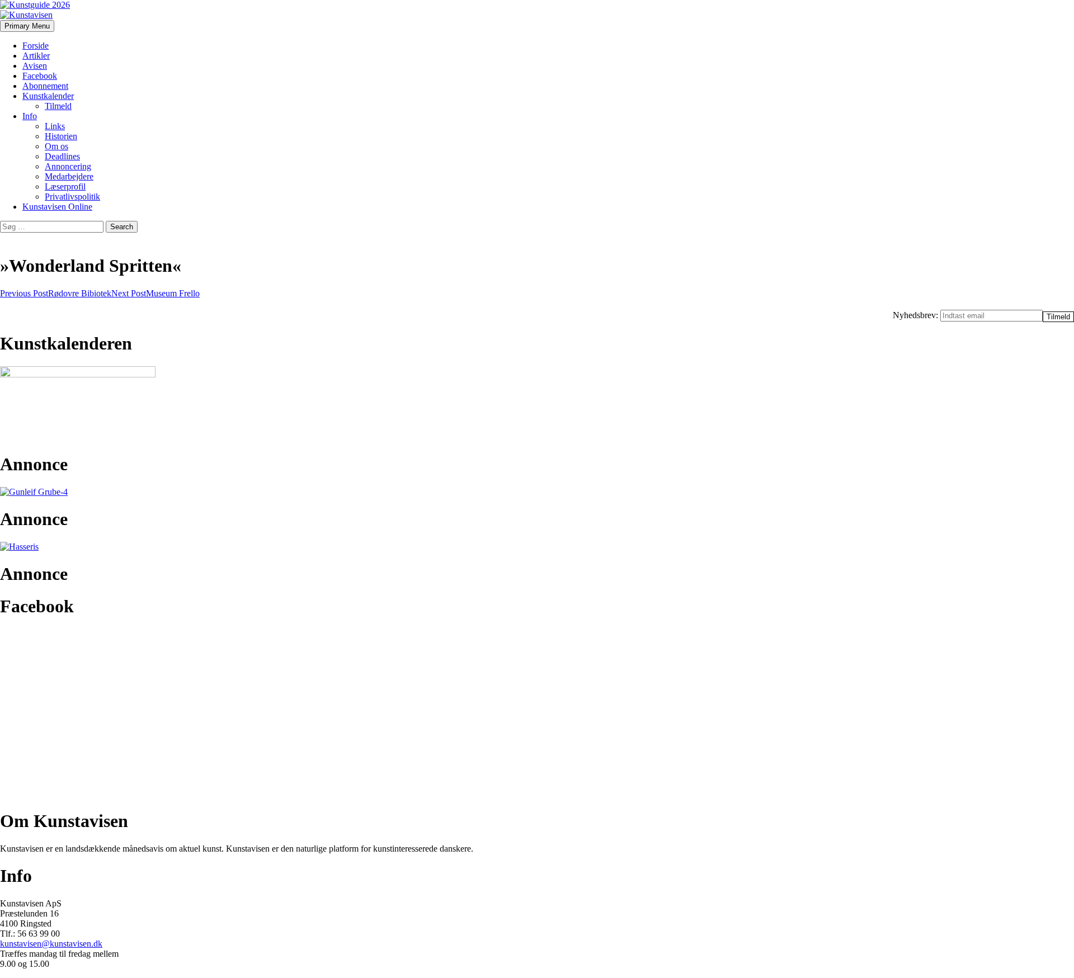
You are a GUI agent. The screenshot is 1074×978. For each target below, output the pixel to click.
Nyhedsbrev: (916, 315)
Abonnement (45, 86)
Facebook (39, 76)
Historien (61, 136)
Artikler (36, 55)
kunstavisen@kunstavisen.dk (51, 943)
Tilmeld (58, 106)
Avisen (34, 65)
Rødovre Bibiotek (55, 293)
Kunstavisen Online (57, 206)
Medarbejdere (69, 176)
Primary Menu (27, 26)
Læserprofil (65, 186)
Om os (56, 146)
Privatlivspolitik (72, 196)
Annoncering (68, 166)
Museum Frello (155, 293)
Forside (35, 45)
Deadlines (62, 156)
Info (29, 116)
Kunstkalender (48, 96)
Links (55, 126)
